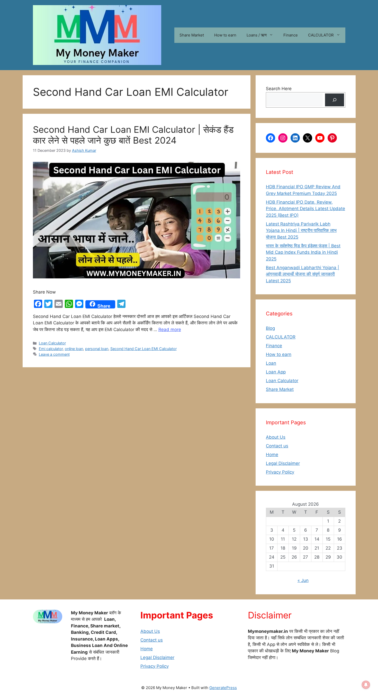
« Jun (303, 580)
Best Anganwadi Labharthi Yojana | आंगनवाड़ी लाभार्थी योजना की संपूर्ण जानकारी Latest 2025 (302, 274)
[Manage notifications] (366, 685)
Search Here (279, 88)
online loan (74, 348)
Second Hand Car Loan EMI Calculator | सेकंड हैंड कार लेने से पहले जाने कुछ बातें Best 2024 (133, 135)
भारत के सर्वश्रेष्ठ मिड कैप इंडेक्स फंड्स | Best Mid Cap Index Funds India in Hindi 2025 (303, 252)
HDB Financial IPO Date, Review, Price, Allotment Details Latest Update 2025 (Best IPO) (305, 209)
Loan (271, 363)
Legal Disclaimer (283, 463)
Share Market (191, 35)
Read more (169, 329)
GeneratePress (223, 687)
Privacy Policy (280, 472)
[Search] (334, 100)
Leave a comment (54, 354)
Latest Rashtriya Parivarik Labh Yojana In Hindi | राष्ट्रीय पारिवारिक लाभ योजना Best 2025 (301, 230)
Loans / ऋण (257, 35)
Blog (270, 328)
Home (272, 454)
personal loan (96, 348)
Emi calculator (51, 348)
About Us (275, 437)
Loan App (276, 371)
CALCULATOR (321, 35)
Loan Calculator (52, 343)
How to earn (225, 35)
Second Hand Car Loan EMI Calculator (143, 348)
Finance (290, 35)
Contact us (277, 445)
